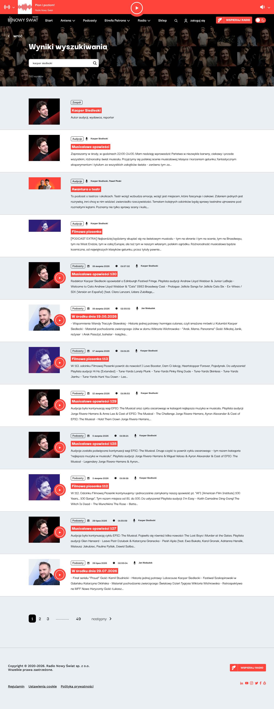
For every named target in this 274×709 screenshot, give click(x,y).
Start (49, 20)
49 (78, 618)
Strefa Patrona (115, 20)
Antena (66, 20)
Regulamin (16, 686)
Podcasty (90, 20)
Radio (142, 20)
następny (99, 618)
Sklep (162, 20)
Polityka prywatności (77, 686)
